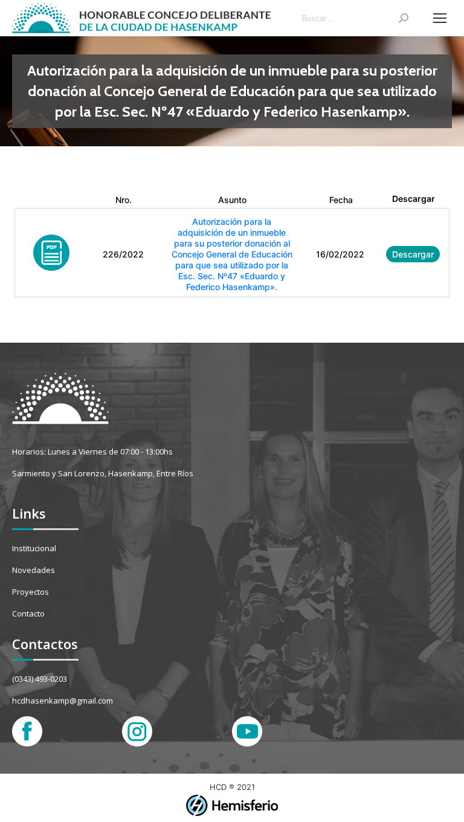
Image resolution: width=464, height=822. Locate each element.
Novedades (33, 570)
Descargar (413, 254)
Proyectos (30, 591)
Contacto (28, 613)
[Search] (403, 18)
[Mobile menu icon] (440, 18)
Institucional (34, 548)
